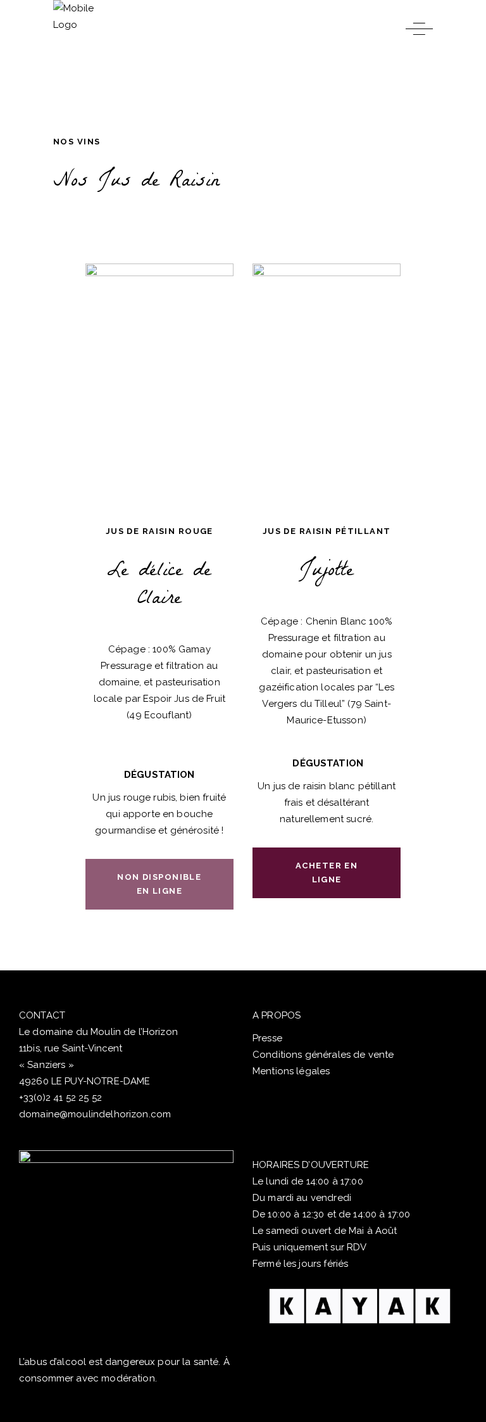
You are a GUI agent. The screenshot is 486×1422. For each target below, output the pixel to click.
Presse (267, 1038)
